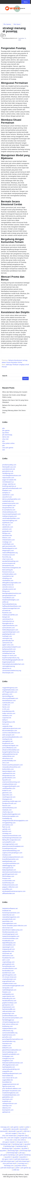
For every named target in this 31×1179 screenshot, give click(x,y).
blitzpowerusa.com (8, 775)
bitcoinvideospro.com (9, 730)
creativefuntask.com (9, 979)
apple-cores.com (8, 645)
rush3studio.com (8, 703)
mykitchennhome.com (9, 625)
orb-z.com (5, 763)
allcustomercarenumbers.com (12, 1018)
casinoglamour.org (8, 666)
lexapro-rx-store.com (9, 655)
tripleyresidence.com (9, 1028)
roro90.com (6, 705)
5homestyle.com (8, 673)
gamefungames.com (9, 975)
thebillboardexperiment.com (12, 1073)
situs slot (5, 439)
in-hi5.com (5, 709)
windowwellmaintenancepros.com (13, 891)
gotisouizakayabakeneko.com (12, 737)
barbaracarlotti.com (9, 649)
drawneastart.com (8, 1007)
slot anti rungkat (11, 1133)
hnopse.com (6, 878)
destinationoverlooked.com (11, 872)
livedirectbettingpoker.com (11, 814)
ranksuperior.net (7, 868)
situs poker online (8, 443)
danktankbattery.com (9, 808)
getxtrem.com (7, 793)
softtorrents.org (7, 1031)
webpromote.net (8, 585)
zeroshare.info (7, 535)
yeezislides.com (7, 921)
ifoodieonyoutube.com (10, 932)
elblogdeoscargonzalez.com (11, 583)
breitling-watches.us (9, 486)
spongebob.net (7, 741)
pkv (3, 428)
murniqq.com (22, 1163)
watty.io (5, 720)
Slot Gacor (17, 24)
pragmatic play (23, 1135)
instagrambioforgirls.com (11, 786)
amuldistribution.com (9, 968)
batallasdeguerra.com (9, 548)
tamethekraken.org (8, 1041)
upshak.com (6, 829)
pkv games (6, 430)
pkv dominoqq (7, 435)
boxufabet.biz (7, 1082)
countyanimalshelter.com (10, 863)
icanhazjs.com (7, 636)
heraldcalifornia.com (9, 1000)
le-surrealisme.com (8, 510)
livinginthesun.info (8, 722)
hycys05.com (6, 780)
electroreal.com (7, 928)
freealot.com (6, 992)
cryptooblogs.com (8, 962)
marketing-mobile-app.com (11, 801)
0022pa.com (6, 533)
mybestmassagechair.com (11, 608)
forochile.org (6, 557)
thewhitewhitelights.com (10, 600)
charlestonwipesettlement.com (12, 857)
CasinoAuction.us (8, 621)
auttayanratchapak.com (10, 745)
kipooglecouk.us (7, 623)
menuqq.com (4, 1127)
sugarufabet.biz (7, 1080)
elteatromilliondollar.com (10, 750)
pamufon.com (7, 1037)
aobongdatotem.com (9, 923)
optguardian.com (8, 951)
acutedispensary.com (9, 848)
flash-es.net (6, 827)
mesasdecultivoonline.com (11, 767)
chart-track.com (7, 559)
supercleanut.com (8, 996)
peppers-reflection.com (10, 887)
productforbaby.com (9, 760)
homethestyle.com (8, 966)
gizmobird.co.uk (7, 471)
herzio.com (6, 707)
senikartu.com (7, 715)
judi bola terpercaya (21, 1159)
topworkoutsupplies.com (10, 936)
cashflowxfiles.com (8, 788)
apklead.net (6, 1112)
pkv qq (21, 1153)
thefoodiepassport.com (10, 630)
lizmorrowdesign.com (9, 1052)
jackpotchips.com (8, 1013)
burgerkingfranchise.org (10, 752)
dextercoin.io (6, 668)
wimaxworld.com (8, 565)
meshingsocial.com (8, 797)
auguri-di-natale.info (9, 480)
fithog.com (6, 591)
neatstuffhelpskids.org (10, 553)
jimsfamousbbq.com (9, 465)
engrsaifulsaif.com (8, 981)
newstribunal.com (8, 915)
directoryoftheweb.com (10, 698)
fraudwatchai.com (8, 958)
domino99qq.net (8, 696)
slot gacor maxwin (8, 1142)
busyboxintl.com (8, 743)
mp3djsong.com (7, 473)
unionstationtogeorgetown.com (13, 985)
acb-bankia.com (7, 825)
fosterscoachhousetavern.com (12, 765)
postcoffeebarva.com (9, 748)
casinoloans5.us (7, 619)
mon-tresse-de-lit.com (9, 1078)
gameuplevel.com (8, 964)
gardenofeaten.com (9, 778)
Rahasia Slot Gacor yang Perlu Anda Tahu (14, 406)
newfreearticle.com (8, 773)
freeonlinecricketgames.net (11, 568)
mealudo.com (7, 810)
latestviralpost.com (8, 771)
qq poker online (20, 1165)
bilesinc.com (6, 538)
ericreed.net (6, 610)
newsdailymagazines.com (11, 917)
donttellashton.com (9, 700)
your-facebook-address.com (11, 1088)
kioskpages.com (7, 1056)
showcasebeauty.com (9, 512)
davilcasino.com (7, 955)
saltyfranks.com (7, 527)
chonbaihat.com (7, 580)
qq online (5, 433)
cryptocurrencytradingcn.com (12, 853)
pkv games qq (26, 1168)
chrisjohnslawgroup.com (10, 1022)
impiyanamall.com (8, 949)
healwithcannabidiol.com (10, 1054)
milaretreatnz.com (8, 540)
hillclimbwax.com (8, 876)
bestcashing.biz (7, 570)
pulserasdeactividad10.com (11, 647)
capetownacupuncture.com (11, 728)
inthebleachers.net (8, 653)
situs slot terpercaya (9, 1135)
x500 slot (26, 1131)
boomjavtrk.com (7, 1110)
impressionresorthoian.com (11, 835)
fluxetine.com (7, 613)
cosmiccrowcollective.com (11, 733)
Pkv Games (7, 24)
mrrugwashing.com (8, 823)
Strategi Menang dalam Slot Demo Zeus (14, 411)
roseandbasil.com (8, 598)
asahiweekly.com (8, 994)
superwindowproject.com (10, 632)
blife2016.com (7, 1048)
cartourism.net (7, 643)
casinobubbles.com (8, 945)
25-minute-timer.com (9, 977)
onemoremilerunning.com (11, 782)
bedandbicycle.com (8, 998)
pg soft (19, 1131)
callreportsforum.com (9, 1103)
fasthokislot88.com (8, 1009)
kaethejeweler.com (8, 1067)
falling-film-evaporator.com (11, 840)
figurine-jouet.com (8, 1086)
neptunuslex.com (8, 478)
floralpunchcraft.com (9, 803)
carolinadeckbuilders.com (11, 518)
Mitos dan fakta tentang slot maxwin (14, 392)
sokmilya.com (7, 1106)
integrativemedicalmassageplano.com (15, 820)
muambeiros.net (8, 576)
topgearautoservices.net (10, 1084)
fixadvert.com (7, 490)
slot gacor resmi (21, 1142)
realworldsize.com (8, 756)
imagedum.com (7, 1061)
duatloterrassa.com (8, 1035)
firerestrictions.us (8, 572)
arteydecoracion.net (9, 589)
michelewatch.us (8, 482)
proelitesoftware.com (9, 1016)
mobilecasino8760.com (10, 615)
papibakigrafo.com (8, 634)
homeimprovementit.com (11, 913)
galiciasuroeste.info (9, 546)
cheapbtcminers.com (9, 983)
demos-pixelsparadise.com (11, 499)
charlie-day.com (7, 812)
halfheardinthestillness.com (11, 606)
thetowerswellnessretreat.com (12, 1063)
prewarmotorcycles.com (10, 503)
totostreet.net (7, 953)
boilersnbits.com (8, 769)
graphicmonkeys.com (9, 1003)
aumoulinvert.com (8, 628)
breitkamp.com (7, 1026)
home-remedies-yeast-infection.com (14, 925)
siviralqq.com (6, 833)
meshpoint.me (7, 739)
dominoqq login (13, 1150)
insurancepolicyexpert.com (11, 514)
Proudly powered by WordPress (13, 1174)
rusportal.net (6, 718)
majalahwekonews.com (10, 690)
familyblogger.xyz (8, 1020)
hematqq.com (9, 1165)
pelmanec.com (7, 694)
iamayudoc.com (7, 988)
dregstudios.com (8, 550)
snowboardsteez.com (9, 784)
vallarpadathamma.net (10, 754)
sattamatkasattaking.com (11, 1069)
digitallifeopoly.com (9, 943)
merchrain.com (7, 1099)
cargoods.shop (7, 726)
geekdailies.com (7, 1097)
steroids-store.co (8, 587)
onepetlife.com (7, 1071)
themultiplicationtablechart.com (13, 664)
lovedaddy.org (7, 818)
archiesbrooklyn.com (9, 574)
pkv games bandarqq (7, 1155)
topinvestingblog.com (9, 520)
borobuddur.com (8, 970)
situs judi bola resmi (9, 1163)
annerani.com (7, 529)
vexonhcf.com (7, 497)
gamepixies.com (7, 1005)
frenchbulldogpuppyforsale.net (12, 660)
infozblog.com (7, 578)
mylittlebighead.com (9, 990)
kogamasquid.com (8, 662)
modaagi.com (7, 542)
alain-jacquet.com (8, 735)
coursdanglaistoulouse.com (11, 475)
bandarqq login (6, 1144)
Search (4, 376)
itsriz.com (5, 724)
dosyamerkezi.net (8, 508)
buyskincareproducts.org (10, 658)
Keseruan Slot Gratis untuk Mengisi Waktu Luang (14, 396)
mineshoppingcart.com (10, 934)
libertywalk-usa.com (9, 467)
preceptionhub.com (9, 919)
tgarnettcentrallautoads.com (12, 488)
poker (22, 1127)
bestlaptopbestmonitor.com (11, 593)
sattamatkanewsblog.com (11, 850)
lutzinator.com (7, 1043)
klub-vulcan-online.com (10, 1024)
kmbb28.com (6, 1101)
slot (3, 450)
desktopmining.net (8, 651)
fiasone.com (6, 805)
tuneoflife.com (7, 889)
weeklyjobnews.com (9, 861)
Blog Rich (10, 1177)
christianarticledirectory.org (11, 670)
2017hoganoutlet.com (9, 692)
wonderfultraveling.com (10, 561)
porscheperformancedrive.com (12, 1039)
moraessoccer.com (8, 555)
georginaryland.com (9, 595)
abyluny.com (6, 1108)
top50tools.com (7, 523)
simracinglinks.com (8, 505)
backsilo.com (6, 831)
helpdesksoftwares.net (10, 908)
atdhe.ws (5, 602)
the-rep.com (6, 525)
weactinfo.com (7, 795)
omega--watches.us (8, 484)
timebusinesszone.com (10, 885)
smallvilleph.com (8, 544)
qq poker (27, 1144)
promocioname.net (8, 563)
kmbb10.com (6, 790)
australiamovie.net (8, 469)
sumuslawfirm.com (8, 842)
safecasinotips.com (8, 1011)
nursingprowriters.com (10, 844)
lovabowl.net (6, 910)
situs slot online (19, 1140)
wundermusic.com (8, 973)
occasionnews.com (8, 880)
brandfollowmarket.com (10, 859)
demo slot (5, 437)
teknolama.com (7, 758)
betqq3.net (6, 617)
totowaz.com (6, 855)
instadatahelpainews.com (11, 1095)
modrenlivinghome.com (10, 1093)
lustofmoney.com (8, 883)
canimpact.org (7, 638)
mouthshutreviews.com (10, 938)
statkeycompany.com (9, 516)
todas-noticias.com (8, 713)
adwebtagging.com (8, 865)
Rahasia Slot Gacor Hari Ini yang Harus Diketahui (15, 401)
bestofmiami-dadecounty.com (12, 930)
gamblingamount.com (9, 874)
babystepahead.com (9, 870)
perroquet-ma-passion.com (11, 1091)
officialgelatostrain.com (10, 1065)
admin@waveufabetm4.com (10, 38)
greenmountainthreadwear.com (13, 846)
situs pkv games (7, 448)
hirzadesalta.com (8, 940)
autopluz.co (6, 493)
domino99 (6, 1129)
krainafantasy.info (8, 711)
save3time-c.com (8, 495)
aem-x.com (6, 960)
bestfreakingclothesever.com (12, 838)
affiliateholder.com (8, 893)
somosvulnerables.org (9, 1033)
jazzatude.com (7, 531)
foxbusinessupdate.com (10, 816)
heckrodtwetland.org (9, 604)
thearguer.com (7, 799)
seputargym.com (8, 947)
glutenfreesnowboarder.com (11, 1050)
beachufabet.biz (7, 1076)
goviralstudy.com (8, 640)
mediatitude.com (8, 501)
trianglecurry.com (8, 1058)
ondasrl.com (6, 1046)
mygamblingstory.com (9, 688)
